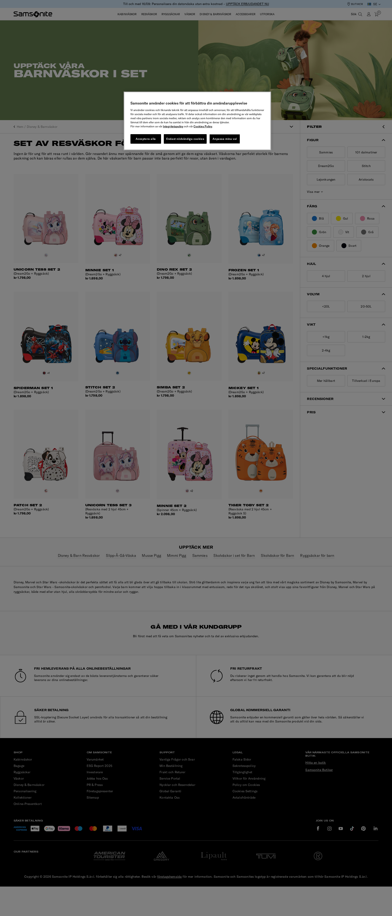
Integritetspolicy (173, 126)
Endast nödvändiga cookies (185, 139)
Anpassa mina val (225, 139)
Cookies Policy (203, 126)
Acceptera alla (146, 139)
